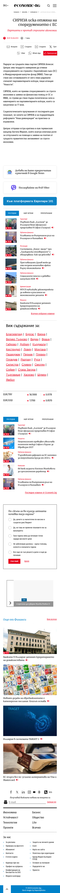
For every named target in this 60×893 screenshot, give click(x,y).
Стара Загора (26, 369)
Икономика (10, 812)
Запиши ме (51, 802)
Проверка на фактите (15, 846)
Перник (28, 354)
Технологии (10, 822)
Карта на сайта (39, 849)
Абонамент (10, 849)
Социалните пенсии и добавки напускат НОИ (35, 277)
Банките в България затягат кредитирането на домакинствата (35, 306)
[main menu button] (55, 5)
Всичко (36, 827)
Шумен (41, 374)
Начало (16, 12)
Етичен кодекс (12, 857)
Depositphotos (39, 890)
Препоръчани (46, 213)
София (10, 369)
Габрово (11, 344)
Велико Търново (16, 339)
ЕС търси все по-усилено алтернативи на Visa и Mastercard (29, 778)
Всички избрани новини (43, 313)
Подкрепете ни (39, 866)
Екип (35, 846)
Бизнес (24, 12)
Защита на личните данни (43, 842)
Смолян (40, 364)
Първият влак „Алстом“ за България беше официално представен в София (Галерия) (35, 225)
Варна (41, 334)
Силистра (12, 364)
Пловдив (11, 359)
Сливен (26, 364)
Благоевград (14, 334)
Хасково (29, 374)
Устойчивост (10, 817)
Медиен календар (13, 876)
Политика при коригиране (43, 853)
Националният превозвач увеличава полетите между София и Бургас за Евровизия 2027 (36, 444)
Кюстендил (13, 349)
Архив (26, 561)
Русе (37, 359)
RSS (50, 792)
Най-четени (28, 213)
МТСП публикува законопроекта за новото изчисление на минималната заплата (36, 292)
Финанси (33, 12)
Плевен (41, 354)
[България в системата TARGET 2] (30, 721)
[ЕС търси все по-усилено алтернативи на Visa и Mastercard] (30, 759)
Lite (24, 600)
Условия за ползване (41, 863)
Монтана (40, 349)
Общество (38, 817)
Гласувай (14, 561)
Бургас (30, 334)
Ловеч (27, 349)
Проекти (8, 827)
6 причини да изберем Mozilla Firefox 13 (33, 604)
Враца (46, 339)
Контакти (9, 853)
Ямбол (10, 379)
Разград (26, 359)
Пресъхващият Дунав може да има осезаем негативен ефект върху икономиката (35, 265)
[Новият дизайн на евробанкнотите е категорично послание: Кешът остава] (30, 680)
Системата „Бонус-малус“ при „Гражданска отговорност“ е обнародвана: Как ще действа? (36, 252)
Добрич (24, 344)
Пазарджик (13, 354)
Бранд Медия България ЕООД (42, 858)
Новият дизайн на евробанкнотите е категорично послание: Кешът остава (25, 700)
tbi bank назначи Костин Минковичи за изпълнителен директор (36, 470)
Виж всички (52, 619)
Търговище (13, 374)
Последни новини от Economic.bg (41, 493)
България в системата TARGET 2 (21, 739)
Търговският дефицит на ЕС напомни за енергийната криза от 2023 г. (37, 456)
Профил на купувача (14, 866)
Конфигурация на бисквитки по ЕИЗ (13, 871)
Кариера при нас (12, 863)
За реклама (10, 842)
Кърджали (39, 344)
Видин (34, 339)
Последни (12, 213)
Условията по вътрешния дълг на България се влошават (37, 237)
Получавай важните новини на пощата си (30, 797)
